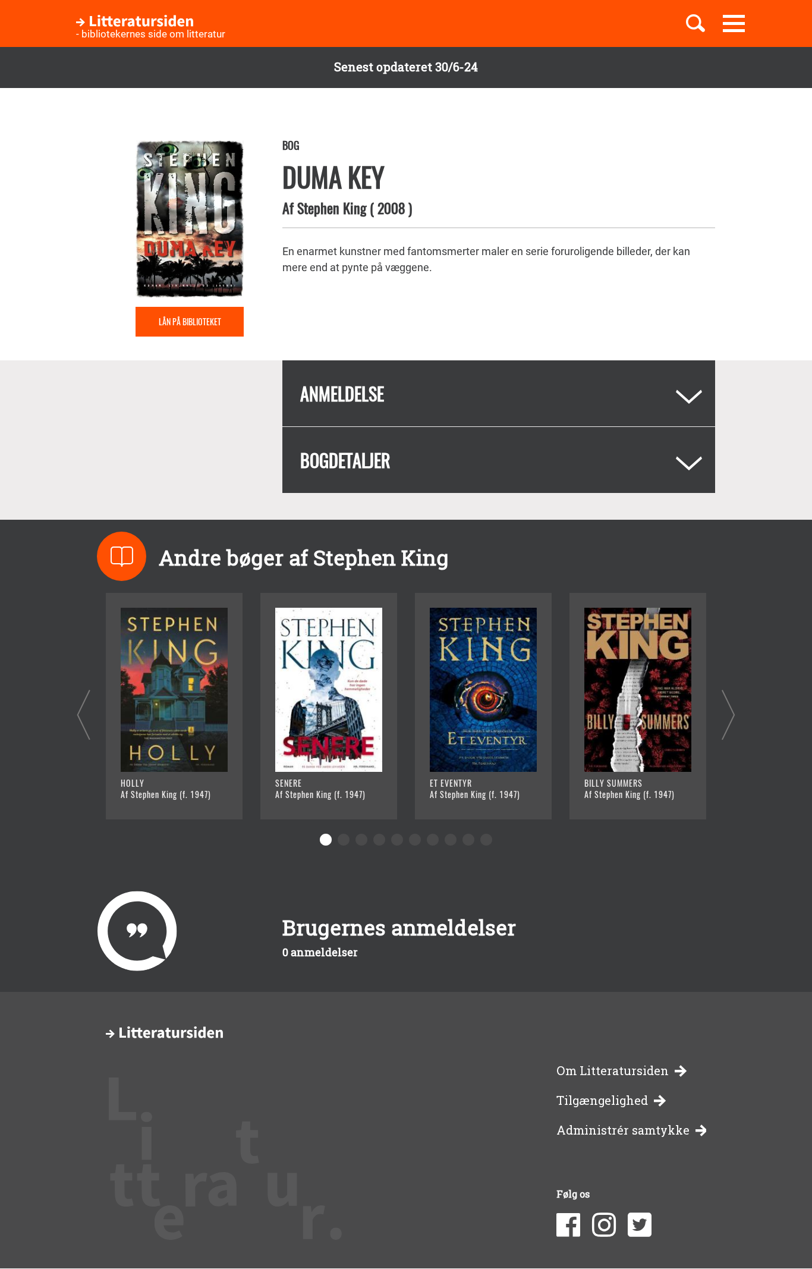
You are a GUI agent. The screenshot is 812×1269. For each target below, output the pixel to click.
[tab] (498, 393)
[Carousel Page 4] (379, 840)
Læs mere (159, 795)
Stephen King (331, 207)
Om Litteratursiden (612, 1071)
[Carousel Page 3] (361, 840)
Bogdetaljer (345, 460)
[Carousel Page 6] (415, 840)
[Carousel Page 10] (486, 840)
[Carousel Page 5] (397, 840)
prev (83, 714)
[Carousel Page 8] (451, 840)
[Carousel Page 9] (468, 840)
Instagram (604, 1225)
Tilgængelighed (602, 1100)
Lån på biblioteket (190, 321)
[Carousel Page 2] (344, 840)
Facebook (568, 1225)
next (728, 714)
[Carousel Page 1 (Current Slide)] (326, 840)
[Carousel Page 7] (433, 840)
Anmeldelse (342, 393)
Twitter (640, 1225)
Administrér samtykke (623, 1130)
